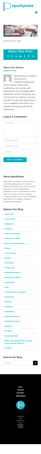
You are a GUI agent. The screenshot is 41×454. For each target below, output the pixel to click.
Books (7, 248)
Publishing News (12, 316)
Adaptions (9, 224)
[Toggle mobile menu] (36, 12)
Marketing (9, 297)
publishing (9, 311)
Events (8, 258)
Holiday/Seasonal (12, 273)
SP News (8, 331)
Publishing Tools (12, 321)
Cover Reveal (10, 253)
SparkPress (9, 70)
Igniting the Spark (13, 277)
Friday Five (10, 268)
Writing (8, 348)
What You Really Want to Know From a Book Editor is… (18, 342)
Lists (7, 287)
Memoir (8, 302)
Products (9, 307)
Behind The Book (12, 238)
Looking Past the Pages (15, 292)
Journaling (9, 282)
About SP (9, 214)
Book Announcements (15, 243)
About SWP (10, 219)
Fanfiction (9, 263)
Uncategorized (11, 336)
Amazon (8, 229)
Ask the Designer (12, 234)
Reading (8, 326)
